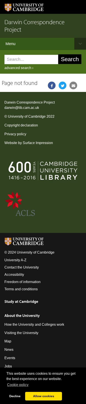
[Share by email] (73, 85)
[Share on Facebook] (52, 85)
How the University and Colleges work (34, 324)
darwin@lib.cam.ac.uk (21, 108)
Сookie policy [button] (17, 385)
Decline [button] (15, 396)
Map (7, 341)
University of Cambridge (27, 116)
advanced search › (18, 68)
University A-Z (15, 260)
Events (9, 358)
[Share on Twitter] (62, 85)
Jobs (8, 366)
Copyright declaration (21, 125)
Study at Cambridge (21, 301)
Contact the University (21, 267)
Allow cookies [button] (43, 396)
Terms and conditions (21, 289)
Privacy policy (15, 134)
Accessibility (14, 274)
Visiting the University (21, 333)
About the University (22, 315)
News (8, 349)
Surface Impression (38, 143)
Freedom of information (22, 282)
